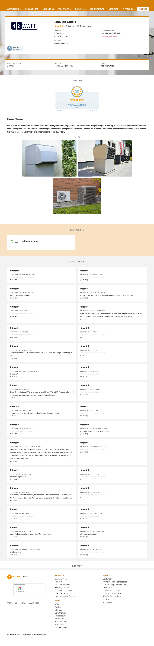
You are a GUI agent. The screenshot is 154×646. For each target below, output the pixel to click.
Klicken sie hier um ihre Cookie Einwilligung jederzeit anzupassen (26, 634)
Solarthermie (64, 9)
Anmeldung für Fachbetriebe (115, 582)
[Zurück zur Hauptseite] (29, 576)
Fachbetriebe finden (63, 590)
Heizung (143, 9)
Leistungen (107, 579)
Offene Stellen (109, 587)
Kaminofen (80, 9)
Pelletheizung (31, 9)
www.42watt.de (60, 43)
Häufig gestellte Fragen (65, 596)
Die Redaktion (61, 579)
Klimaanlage (129, 9)
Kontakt (106, 599)
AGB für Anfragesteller (112, 593)
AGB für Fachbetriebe (112, 596)
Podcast (58, 582)
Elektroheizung (97, 9)
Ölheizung (113, 9)
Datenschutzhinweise (112, 590)
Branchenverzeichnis (64, 593)
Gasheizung (48, 9)
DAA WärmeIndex (62, 585)
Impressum (107, 602)
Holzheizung (60, 619)
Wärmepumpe (14, 9)
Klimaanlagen (61, 627)
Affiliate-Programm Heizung (114, 585)
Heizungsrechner (62, 587)
